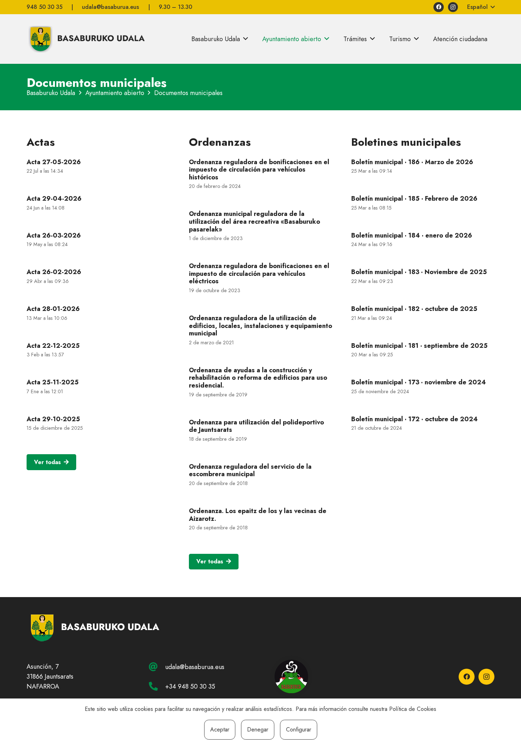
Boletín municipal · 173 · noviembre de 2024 (418, 382)
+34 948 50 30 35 (190, 686)
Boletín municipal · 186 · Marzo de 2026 (412, 162)
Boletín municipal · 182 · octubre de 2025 (414, 308)
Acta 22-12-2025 (53, 345)
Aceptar (219, 729)
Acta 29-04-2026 (54, 198)
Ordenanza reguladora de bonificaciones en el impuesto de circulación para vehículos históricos (259, 169)
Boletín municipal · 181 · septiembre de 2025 (419, 345)
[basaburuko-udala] (86, 39)
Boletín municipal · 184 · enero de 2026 (411, 235)
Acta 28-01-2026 (53, 308)
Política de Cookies (412, 709)
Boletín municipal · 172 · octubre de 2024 (414, 419)
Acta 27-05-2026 (54, 162)
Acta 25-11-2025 (53, 382)
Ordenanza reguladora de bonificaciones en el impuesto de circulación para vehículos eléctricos (259, 273)
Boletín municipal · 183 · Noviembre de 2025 (419, 272)
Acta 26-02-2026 (54, 272)
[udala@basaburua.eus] (157, 666)
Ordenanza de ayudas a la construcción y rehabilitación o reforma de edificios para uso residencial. (258, 378)
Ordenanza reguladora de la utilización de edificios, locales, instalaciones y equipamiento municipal (260, 325)
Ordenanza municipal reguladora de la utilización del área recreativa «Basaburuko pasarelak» (254, 221)
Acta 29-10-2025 (53, 419)
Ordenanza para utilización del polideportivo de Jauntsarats (256, 426)
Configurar (298, 729)
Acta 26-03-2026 (54, 235)
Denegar (257, 729)
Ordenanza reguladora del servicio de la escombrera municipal (250, 470)
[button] (480, 7)
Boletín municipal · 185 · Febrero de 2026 (414, 198)
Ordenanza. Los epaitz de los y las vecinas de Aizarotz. (257, 514)
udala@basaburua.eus (194, 667)
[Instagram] (453, 7)
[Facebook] (438, 7)
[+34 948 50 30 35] (157, 686)
